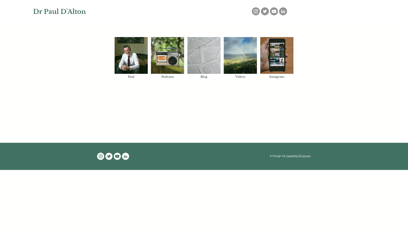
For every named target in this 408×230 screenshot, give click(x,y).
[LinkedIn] (283, 11)
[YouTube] (274, 11)
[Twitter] (265, 11)
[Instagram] (256, 11)
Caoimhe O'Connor (298, 156)
